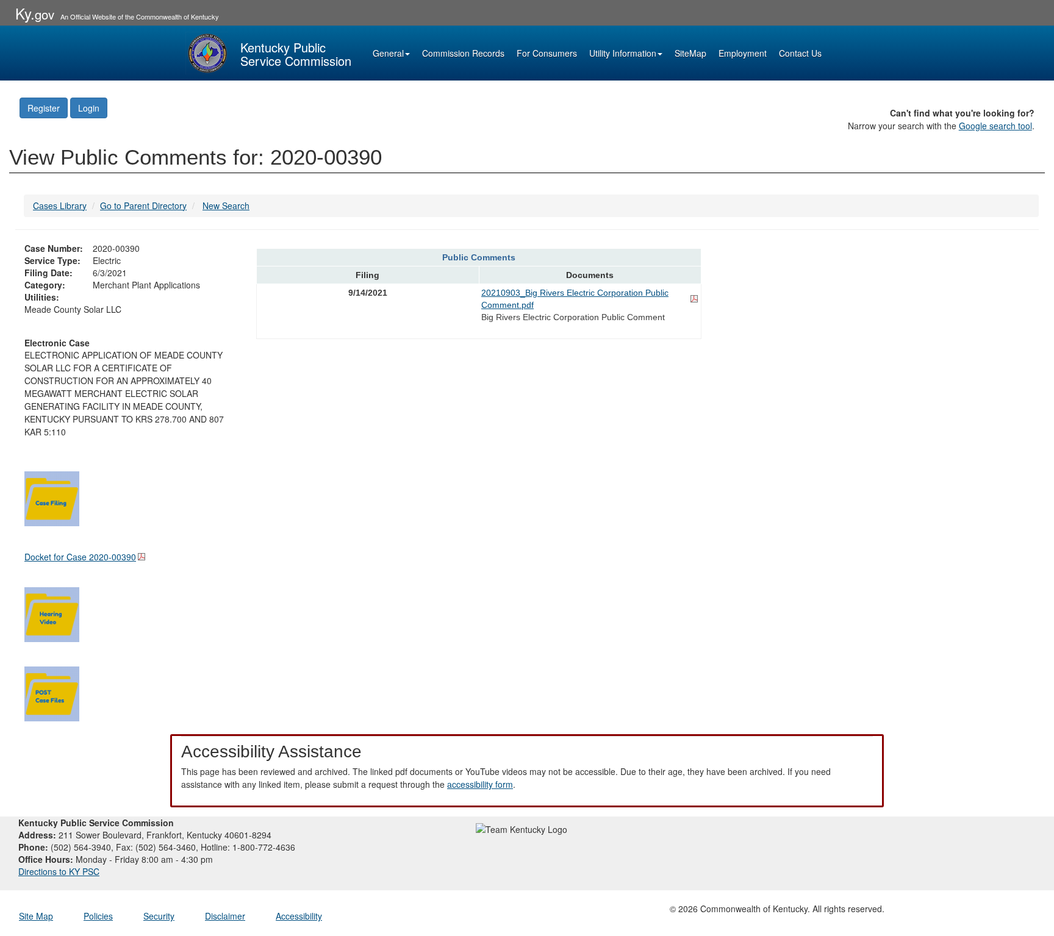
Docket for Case (80, 557)
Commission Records (463, 53)
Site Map (36, 916)
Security (158, 916)
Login (88, 108)
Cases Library (60, 205)
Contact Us (800, 53)
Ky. (34, 13)
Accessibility (299, 916)
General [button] (388, 53)
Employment (743, 53)
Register (43, 108)
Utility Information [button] (622, 53)
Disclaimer (225, 916)
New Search (226, 205)
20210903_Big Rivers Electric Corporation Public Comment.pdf (575, 299)
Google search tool (995, 126)
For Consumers (547, 53)
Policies (98, 916)
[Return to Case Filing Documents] (51, 497)
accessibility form (480, 784)
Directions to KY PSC (58, 871)
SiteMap (690, 53)
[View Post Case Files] (51, 692)
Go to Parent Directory (143, 205)
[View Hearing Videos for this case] (51, 613)
